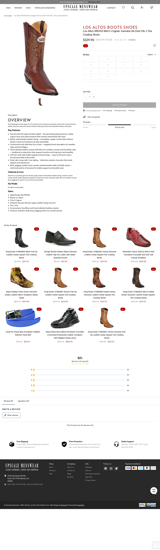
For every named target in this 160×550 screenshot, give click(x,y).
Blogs (69, 474)
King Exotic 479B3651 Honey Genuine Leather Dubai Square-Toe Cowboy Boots (99, 255)
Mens (51, 467)
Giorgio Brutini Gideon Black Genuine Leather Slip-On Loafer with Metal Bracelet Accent (60, 255)
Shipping (88, 467)
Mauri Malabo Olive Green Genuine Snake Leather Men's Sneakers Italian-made (21, 295)
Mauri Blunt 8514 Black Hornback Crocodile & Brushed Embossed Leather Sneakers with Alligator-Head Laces (65, 335)
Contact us (71, 470)
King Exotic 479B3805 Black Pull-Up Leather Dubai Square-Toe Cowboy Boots (21, 255)
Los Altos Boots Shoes (110, 27)
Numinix (64, 505)
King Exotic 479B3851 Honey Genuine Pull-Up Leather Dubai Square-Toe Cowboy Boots (107, 335)
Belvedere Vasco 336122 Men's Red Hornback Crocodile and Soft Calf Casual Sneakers (138, 255)
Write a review (12, 415)
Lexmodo (80, 505)
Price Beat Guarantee (92, 474)
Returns (88, 470)
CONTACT (111, 8)
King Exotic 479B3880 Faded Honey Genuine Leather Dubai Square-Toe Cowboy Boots (99, 295)
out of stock (119, 105)
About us (70, 467)
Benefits (70, 477)
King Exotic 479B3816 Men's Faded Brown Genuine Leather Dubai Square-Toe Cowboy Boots (138, 295)
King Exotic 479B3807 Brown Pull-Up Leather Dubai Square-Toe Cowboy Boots (60, 295)
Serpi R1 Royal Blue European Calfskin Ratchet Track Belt (23, 333)
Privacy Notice (90, 480)
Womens (52, 470)
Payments (88, 477)
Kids (50, 474)
